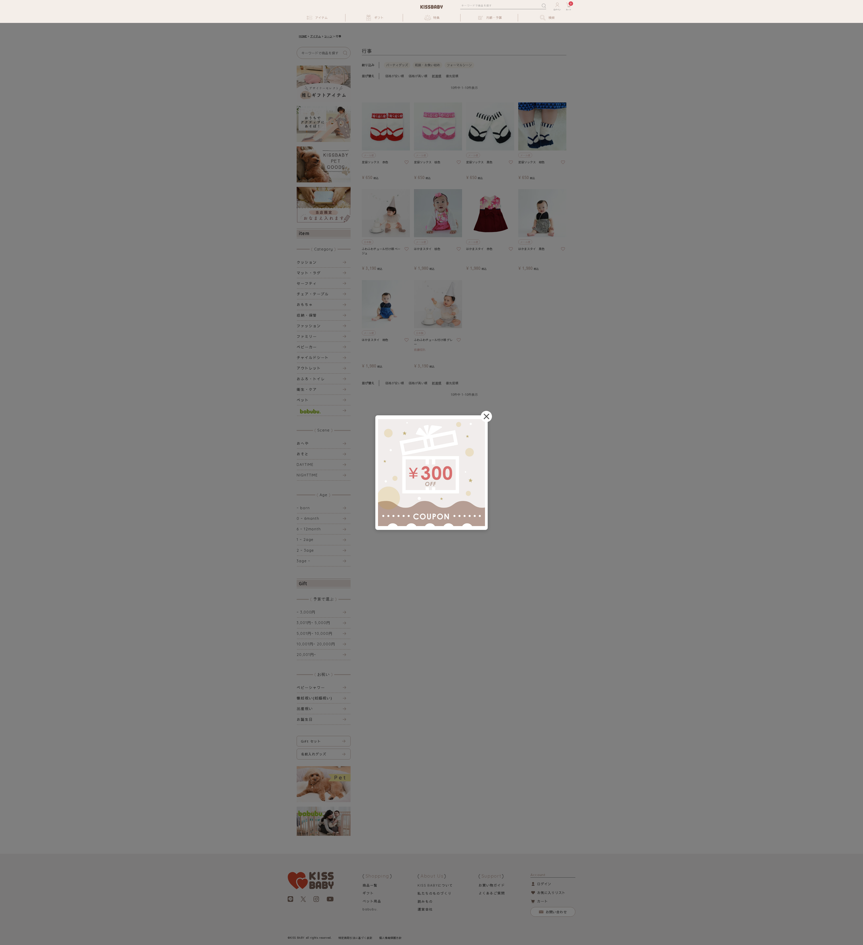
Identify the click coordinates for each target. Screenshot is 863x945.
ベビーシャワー (311, 687)
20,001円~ (306, 654)
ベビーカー (307, 346)
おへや (303, 443)
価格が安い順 (394, 76)
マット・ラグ (309, 272)
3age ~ (303, 561)
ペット (303, 399)
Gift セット (311, 741)
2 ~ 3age (305, 550)
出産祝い (305, 708)
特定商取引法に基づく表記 (355, 938)
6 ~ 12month (309, 529)
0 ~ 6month (308, 518)
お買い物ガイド (491, 885)
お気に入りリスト (551, 892)
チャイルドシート (313, 357)
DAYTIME (305, 464)
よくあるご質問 (491, 893)
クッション (307, 262)
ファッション (309, 325)
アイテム (315, 36)
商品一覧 (370, 885)
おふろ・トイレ (311, 378)
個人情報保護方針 (390, 938)
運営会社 (425, 909)
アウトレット (309, 367)
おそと (303, 453)
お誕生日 (305, 719)
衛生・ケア (307, 389)
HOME (303, 36)
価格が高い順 (418, 76)
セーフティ (307, 283)
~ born (303, 508)
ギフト (368, 893)
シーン (328, 36)
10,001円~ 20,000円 (316, 644)
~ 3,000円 (306, 612)
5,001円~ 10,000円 (315, 633)
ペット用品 (372, 901)
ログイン (544, 883)
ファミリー (307, 336)
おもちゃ (305, 304)
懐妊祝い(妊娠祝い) (314, 697)
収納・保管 (307, 315)
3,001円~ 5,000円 (313, 622)
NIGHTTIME (307, 475)
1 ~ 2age (305, 539)
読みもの (425, 901)
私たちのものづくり (435, 893)
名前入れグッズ (313, 754)
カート (542, 901)
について (435, 885)
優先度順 (452, 76)
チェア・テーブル (313, 293)
